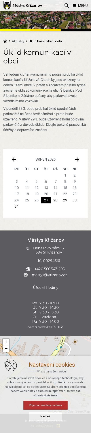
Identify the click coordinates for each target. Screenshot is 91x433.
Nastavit (45, 416)
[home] (6, 40)
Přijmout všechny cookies (45, 405)
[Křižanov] (7, 5)
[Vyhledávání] (66, 5)
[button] (6, 342)
